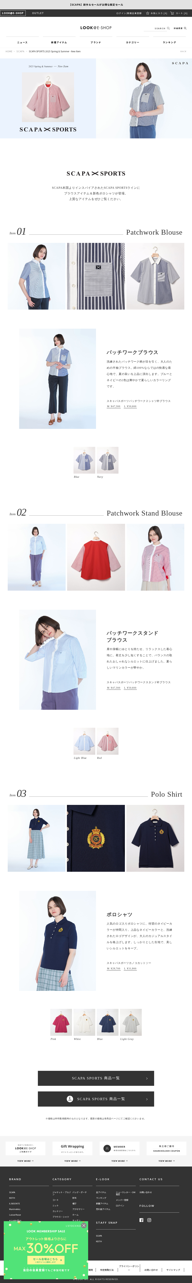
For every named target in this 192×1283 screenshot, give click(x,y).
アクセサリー (78, 1209)
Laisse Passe (15, 1215)
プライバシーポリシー (129, 1267)
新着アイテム (102, 1203)
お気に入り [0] (159, 13)
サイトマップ (173, 1269)
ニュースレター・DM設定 (125, 1193)
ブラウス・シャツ (60, 1217)
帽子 (74, 1203)
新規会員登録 (134, 13)
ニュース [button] (22, 42)
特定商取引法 (107, 1269)
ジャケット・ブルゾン (61, 1193)
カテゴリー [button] (133, 42)
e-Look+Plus (15, 1220)
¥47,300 (115, 406)
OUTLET (38, 13)
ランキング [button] (169, 42)
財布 (74, 1198)
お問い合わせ (146, 1192)
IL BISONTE (14, 1203)
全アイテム (101, 1192)
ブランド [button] (96, 42)
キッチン (76, 1220)
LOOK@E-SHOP (13, 13)
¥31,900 (131, 968)
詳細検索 (178, 28)
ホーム (75, 1215)
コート (55, 1200)
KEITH (12, 1198)
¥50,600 (131, 406)
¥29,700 (115, 968)
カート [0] (182, 13)
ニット (55, 1206)
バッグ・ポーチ (79, 1192)
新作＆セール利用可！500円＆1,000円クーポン (96, 4)
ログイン (121, 13)
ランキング (101, 1198)
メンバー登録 (122, 1200)
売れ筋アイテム (103, 1209)
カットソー (57, 1211)
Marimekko (14, 1209)
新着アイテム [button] (59, 42)
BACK (183, 51)
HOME (9, 51)
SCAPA (20, 51)
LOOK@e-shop (96, 27)
